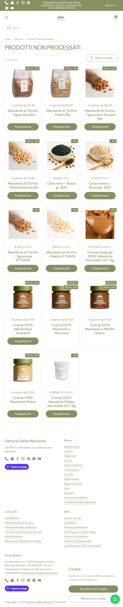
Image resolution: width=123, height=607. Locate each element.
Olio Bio (68, 474)
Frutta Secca (71, 469)
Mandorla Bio (71, 446)
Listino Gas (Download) (77, 541)
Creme (68, 460)
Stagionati (70, 456)
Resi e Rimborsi (14, 536)
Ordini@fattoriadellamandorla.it (39, 573)
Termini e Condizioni (76, 536)
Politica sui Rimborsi (76, 527)
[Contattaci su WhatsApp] (115, 599)
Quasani (69, 493)
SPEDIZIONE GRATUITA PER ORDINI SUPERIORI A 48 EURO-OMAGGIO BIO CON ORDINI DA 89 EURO (61, 5)
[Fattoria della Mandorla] (60, 17)
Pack (67, 488)
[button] (115, 18)
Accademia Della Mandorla (80, 502)
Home (7, 39)
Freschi (68, 451)
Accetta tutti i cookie (93, 589)
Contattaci (70, 522)
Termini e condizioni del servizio (23, 532)
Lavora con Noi (72, 518)
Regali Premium (73, 483)
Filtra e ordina (103, 58)
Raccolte (19, 39)
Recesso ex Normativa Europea (23, 541)
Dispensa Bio (71, 479)
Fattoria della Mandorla (40, 602)
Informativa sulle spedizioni (21, 527)
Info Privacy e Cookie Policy (80, 532)
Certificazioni (12, 518)
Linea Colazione (73, 465)
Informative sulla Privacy (19, 522)
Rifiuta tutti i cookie (93, 598)
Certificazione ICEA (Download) (82, 545)
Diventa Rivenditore (75, 497)
